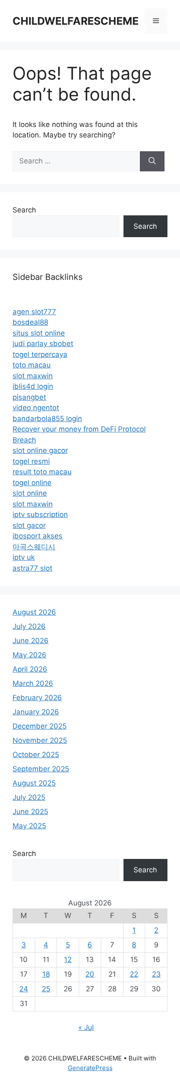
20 (89, 974)
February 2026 (37, 697)
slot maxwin (33, 376)
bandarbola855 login (47, 418)
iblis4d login (33, 386)
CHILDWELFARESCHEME (76, 21)
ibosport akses (37, 536)
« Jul (86, 1027)
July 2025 (29, 797)
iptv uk (24, 557)
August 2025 (34, 783)
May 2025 (29, 826)
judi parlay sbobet (43, 343)
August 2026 (34, 612)
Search (24, 210)
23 (156, 974)
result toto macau (42, 472)
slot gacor (29, 525)
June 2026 (31, 640)
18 (46, 974)
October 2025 (36, 754)
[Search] (152, 161)
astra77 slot (32, 568)
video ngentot (36, 407)
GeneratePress (90, 1068)
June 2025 (30, 811)
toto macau (32, 365)
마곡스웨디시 (34, 547)
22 (134, 974)
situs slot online (39, 333)
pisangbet (29, 397)
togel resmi (31, 461)
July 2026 (29, 626)
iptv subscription (40, 514)
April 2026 (30, 669)
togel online (32, 482)
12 (68, 959)
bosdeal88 (30, 322)
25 (46, 989)
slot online (30, 493)
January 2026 (36, 712)
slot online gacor (40, 450)
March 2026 (33, 683)
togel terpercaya (40, 354)
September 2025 (41, 769)
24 (23, 989)
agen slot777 (34, 312)
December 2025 (40, 726)
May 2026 (29, 655)
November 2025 (40, 740)
